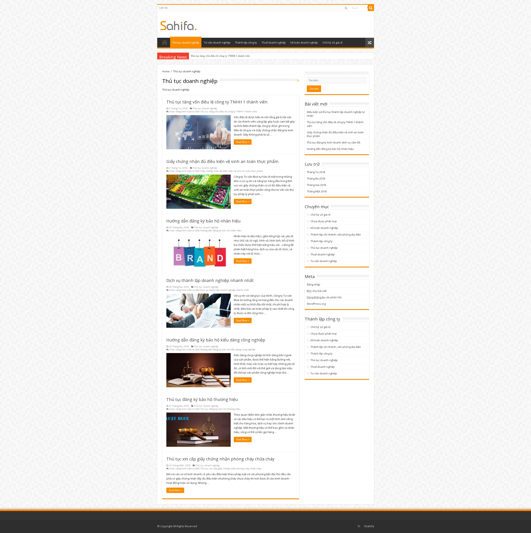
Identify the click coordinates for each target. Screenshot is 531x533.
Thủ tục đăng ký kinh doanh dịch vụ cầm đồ (333, 142)
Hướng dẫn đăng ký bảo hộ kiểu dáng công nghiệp (215, 340)
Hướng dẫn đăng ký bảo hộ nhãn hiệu (203, 221)
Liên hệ (163, 8)
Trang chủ (164, 42)
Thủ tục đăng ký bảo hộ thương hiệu (202, 399)
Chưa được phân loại (324, 221)
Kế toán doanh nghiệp (304, 42)
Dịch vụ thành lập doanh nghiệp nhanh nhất (210, 280)
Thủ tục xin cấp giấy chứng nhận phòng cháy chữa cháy (220, 459)
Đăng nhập (313, 284)
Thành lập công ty (246, 42)
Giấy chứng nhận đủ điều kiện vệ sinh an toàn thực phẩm (222, 161)
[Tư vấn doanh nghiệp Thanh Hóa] (178, 24)
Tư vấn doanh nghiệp (217, 42)
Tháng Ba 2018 (316, 178)
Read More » (242, 142)
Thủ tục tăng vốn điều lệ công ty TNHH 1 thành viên (220, 55)
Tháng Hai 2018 (316, 185)
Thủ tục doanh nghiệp (185, 42)
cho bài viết (316, 291)
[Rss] (346, 8)
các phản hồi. (324, 297)
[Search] (371, 8)
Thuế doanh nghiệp (274, 42)
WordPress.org (316, 304)
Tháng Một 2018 (316, 191)
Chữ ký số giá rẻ (332, 42)
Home (166, 71)
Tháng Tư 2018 (316, 172)
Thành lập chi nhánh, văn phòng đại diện (336, 234)
